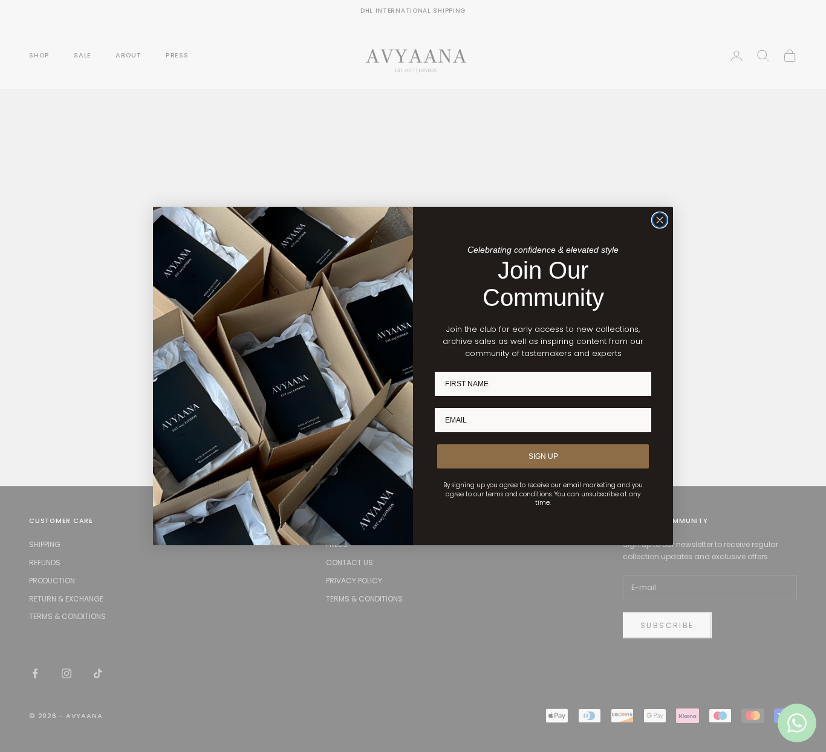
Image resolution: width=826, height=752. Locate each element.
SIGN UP (543, 456)
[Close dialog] (659, 220)
